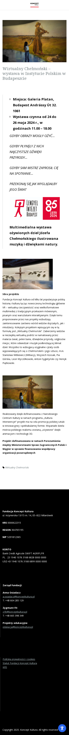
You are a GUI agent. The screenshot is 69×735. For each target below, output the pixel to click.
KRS (5, 667)
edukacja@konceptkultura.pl (18, 627)
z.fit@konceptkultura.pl (15, 611)
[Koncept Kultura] (34, 5)
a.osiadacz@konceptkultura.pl (19, 596)
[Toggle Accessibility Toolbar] (62, 728)
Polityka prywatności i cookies (19, 659)
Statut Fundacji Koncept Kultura (20, 663)
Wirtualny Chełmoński (17, 467)
